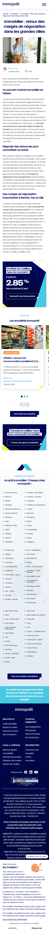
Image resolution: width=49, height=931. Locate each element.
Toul (28, 627)
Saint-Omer (31, 611)
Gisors (29, 538)
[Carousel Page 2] (24, 396)
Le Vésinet (9, 583)
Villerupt (30, 656)
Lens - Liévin (9, 591)
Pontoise (8, 649)
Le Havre (8, 579)
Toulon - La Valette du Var (36, 631)
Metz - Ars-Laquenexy (35, 567)
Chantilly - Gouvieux (34, 497)
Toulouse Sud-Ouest (34, 644)
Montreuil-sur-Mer (33, 586)
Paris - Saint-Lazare (12, 619)
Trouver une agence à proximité (24, 442)
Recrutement (30, 730)
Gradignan (30, 542)
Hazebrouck (9, 550)
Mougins (30, 590)
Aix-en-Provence (11, 493)
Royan (7, 662)
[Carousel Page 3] (27, 396)
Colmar (29, 509)
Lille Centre (31, 554)
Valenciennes (32, 652)
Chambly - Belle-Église (35, 493)
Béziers (7, 501)
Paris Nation (9, 633)
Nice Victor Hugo (11, 611)
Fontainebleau (32, 530)
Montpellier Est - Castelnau (33, 581)
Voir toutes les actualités (24, 414)
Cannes (8, 538)
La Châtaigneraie (11, 567)
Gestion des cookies (11, 764)
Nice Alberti (31, 599)
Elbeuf (29, 521)
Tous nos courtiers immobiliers (24, 676)
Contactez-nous (32, 750)
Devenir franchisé (32, 734)
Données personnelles (12, 757)
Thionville (30, 619)
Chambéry (9, 542)
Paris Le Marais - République (11, 628)
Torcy (29, 623)
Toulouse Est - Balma (34, 640)
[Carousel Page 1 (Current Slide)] (22, 396)
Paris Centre (9, 623)
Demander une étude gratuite (22, 296)
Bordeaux (8, 505)
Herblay (8, 554)
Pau (6, 637)
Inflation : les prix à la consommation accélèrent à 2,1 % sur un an (20, 360)
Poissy (7, 641)
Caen (7, 521)
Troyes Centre (32, 648)
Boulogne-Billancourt (13, 509)
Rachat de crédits (10, 727)
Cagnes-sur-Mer (11, 525)
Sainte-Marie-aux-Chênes (36, 615)
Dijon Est (30, 513)
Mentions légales (10, 750)
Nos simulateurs (9, 734)
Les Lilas (8, 595)
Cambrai (8, 534)
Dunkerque (31, 517)
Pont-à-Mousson (11, 645)
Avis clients (30, 760)
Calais (7, 530)
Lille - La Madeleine (34, 550)
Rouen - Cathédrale (12, 654)
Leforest (8, 587)
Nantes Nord (31, 594)
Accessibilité (8, 753)
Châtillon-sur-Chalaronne (36, 505)
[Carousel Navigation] (24, 404)
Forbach (30, 534)
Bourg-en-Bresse (11, 513)
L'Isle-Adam (9, 558)
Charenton (31, 501)
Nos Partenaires (32, 737)
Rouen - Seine (10, 658)
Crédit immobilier (10, 724)
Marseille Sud (32, 558)
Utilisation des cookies (12, 760)
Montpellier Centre (33, 576)
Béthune (8, 497)
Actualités (29, 753)
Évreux (29, 525)
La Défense (9, 571)
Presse (28, 757)
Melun (29, 562)
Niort (7, 615)
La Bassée (8, 562)
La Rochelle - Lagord (12, 575)
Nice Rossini (31, 603)
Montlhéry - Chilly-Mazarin (33, 571)
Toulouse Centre (33, 635)
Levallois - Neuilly (11, 599)
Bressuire (8, 517)
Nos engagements (33, 727)
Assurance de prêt (10, 731)
